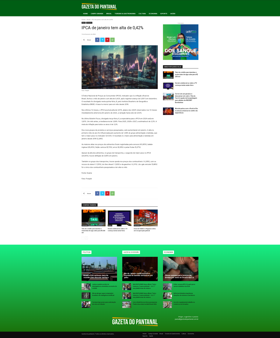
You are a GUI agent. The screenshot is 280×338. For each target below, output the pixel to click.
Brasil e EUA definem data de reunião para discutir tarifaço (96, 276)
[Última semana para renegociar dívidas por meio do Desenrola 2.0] (180, 269)
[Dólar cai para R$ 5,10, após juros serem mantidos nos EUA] (167, 286)
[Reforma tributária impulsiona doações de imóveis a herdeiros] (167, 295)
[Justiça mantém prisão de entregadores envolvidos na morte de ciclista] (86, 286)
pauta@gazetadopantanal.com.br (186, 319)
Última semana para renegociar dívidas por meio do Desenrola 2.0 (179, 276)
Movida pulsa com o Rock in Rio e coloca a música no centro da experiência (186, 111)
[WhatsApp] (112, 40)
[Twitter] (102, 40)
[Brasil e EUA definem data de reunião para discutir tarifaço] (99, 269)
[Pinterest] (107, 40)
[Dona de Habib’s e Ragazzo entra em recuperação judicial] (146, 218)
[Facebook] (97, 40)
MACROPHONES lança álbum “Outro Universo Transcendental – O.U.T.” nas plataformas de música (144, 286)
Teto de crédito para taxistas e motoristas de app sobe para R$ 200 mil (93, 230)
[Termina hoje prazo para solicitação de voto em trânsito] (86, 304)
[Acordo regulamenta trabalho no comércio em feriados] (167, 304)
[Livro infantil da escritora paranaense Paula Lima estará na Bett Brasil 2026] (126, 304)
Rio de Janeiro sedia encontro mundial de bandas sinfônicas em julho (138, 275)
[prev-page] (83, 238)
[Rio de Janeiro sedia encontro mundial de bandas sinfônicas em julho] (140, 269)
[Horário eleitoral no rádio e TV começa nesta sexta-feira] (120, 218)
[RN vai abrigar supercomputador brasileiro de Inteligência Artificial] (86, 295)
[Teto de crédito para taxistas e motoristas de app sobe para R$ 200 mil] (94, 218)
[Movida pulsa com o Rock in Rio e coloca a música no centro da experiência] (168, 111)
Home (83, 20)
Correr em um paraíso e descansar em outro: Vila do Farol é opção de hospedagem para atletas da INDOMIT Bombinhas (186, 98)
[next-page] (86, 238)
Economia (89, 22)
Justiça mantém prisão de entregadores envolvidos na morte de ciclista (104, 286)
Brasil (88, 20)
